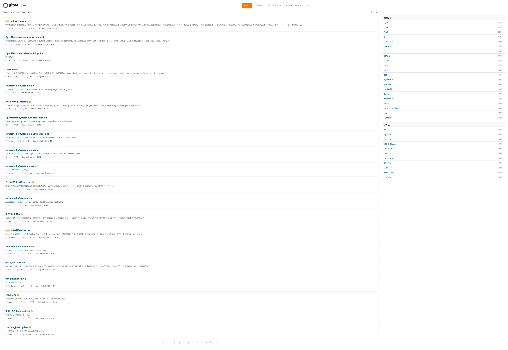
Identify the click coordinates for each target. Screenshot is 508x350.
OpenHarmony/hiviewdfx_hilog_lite (24, 53)
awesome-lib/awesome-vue (19, 246)
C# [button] (9, 221)
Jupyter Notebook (391, 108)
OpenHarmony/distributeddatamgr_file (26, 117)
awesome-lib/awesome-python (21, 166)
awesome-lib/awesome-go (19, 198)
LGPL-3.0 (388, 167)
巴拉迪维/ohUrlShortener (18, 182)
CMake (387, 56)
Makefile (387, 46)
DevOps (283, 5)
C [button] (8, 61)
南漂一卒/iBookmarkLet (17, 311)
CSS (385, 75)
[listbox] (11, 28)
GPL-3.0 (387, 139)
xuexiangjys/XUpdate (16, 327)
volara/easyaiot (19, 21)
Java (386, 65)
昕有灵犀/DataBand (15, 262)
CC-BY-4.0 (388, 158)
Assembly (388, 98)
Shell (386, 32)
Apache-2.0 (389, 134)
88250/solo (11, 69)
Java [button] (9, 77)
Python (387, 22)
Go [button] (9, 189)
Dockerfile (388, 89)
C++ (385, 37)
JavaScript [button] (11, 302)
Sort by (374, 12)
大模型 (259, 5)
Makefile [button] (11, 238)
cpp (385, 113)
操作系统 (267, 5)
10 (211, 342)
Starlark (387, 84)
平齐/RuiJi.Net (12, 214)
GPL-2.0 (387, 163)
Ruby (386, 103)
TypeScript (388, 79)
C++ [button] (9, 44)
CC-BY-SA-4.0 (390, 148)
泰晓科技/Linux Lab (20, 230)
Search (247, 5)
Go (385, 70)
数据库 (275, 5)
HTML (386, 60)
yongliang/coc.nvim (16, 279)
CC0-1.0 (387, 153)
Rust (290, 5)
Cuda (386, 94)
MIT (385, 129)
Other (386, 27)
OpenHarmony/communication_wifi (24, 37)
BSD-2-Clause (390, 172)
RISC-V (306, 5)
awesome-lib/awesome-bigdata (22, 150)
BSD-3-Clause (390, 144)
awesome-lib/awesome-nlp (19, 85)
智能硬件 (297, 5)
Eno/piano (10, 295)
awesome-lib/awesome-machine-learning (27, 134)
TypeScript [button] (11, 286)
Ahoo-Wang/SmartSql (16, 101)
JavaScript (388, 41)
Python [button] (10, 28)
